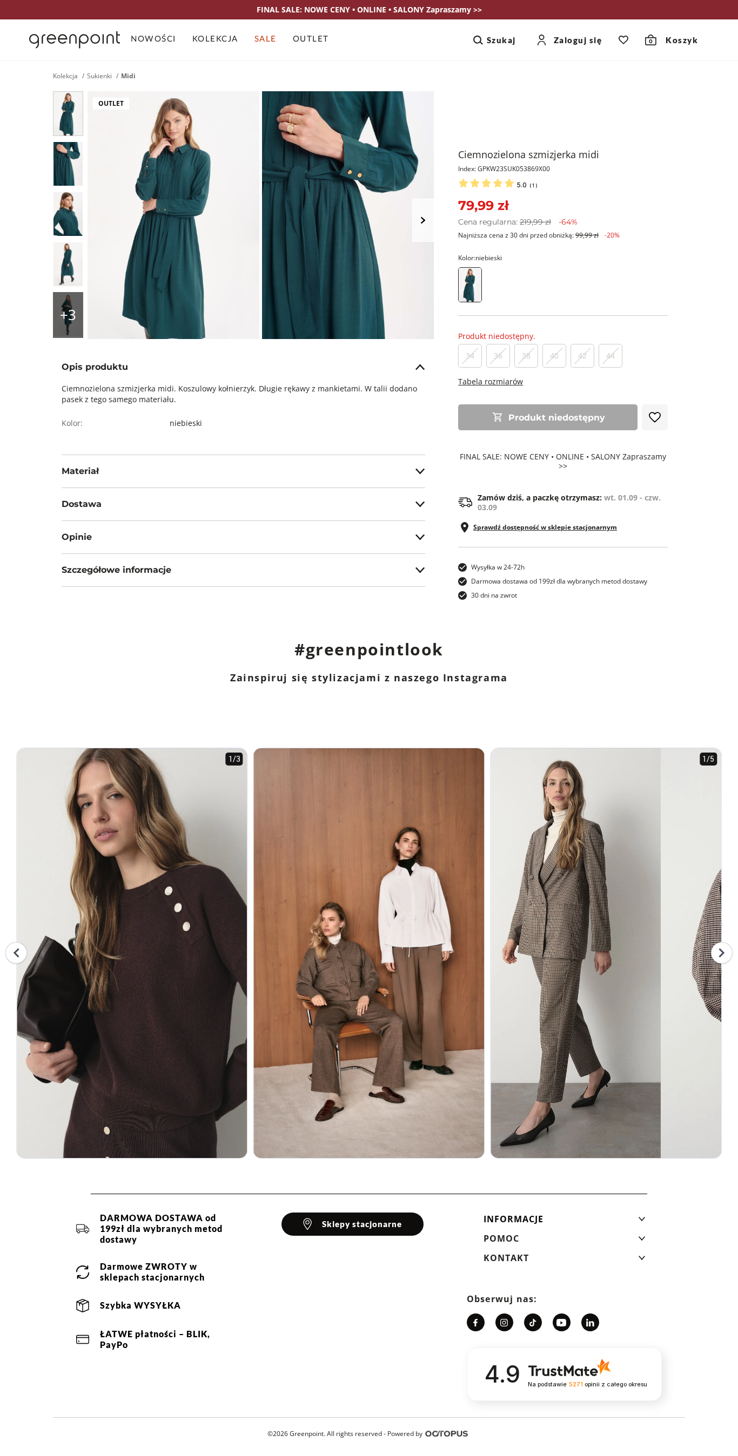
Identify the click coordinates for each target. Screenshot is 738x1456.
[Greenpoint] (74, 40)
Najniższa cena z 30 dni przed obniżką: (539, 235)
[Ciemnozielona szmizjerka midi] (68, 113)
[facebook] (476, 1322)
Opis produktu (95, 367)
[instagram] (504, 1322)
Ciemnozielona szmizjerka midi (528, 154)
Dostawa (82, 504)
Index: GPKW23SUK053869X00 (504, 168)
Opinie (77, 537)
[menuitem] (157, 40)
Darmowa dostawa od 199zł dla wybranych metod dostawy (559, 581)
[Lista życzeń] (623, 40)
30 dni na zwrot (494, 595)
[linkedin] (590, 1322)
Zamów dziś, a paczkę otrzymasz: (569, 502)
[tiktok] (533, 1322)
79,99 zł (483, 205)
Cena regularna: (518, 222)
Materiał (80, 471)
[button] (565, 1222)
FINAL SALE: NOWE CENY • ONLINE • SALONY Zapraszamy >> (563, 461)
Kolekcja (65, 76)
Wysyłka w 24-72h (498, 567)
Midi (128, 76)
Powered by (404, 1433)
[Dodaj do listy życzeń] (655, 417)
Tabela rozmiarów (490, 381)
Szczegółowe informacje (116, 570)
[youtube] (562, 1322)
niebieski (186, 423)
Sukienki (99, 76)
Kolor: (480, 257)
